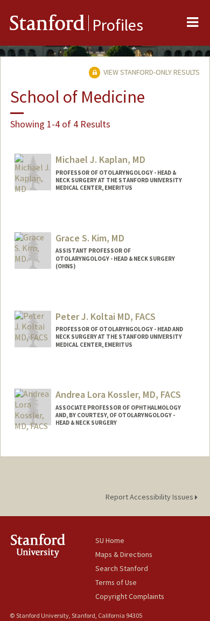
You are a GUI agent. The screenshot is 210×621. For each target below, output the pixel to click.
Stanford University (52, 545)
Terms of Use (116, 582)
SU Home (109, 540)
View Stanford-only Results (151, 72)
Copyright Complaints (129, 596)
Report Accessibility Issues (150, 497)
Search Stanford (121, 568)
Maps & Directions (123, 554)
